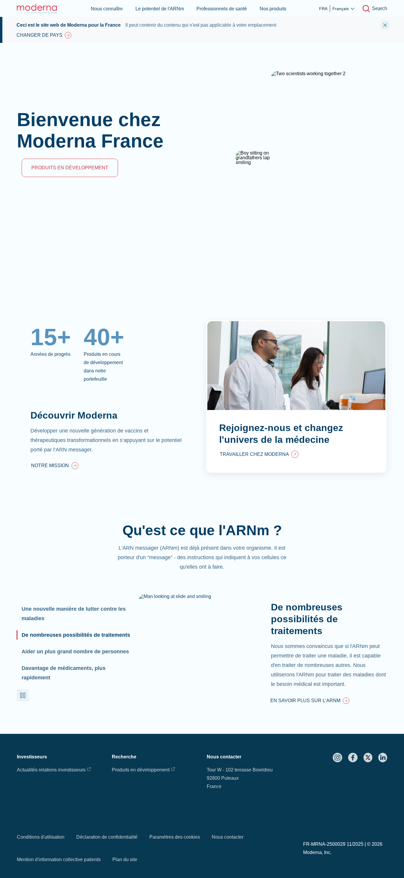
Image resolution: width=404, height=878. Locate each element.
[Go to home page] (37, 8)
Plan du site (124, 859)
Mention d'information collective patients (59, 859)
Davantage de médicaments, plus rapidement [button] (64, 673)
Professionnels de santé (221, 8)
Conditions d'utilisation (40, 837)
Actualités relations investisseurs (51, 769)
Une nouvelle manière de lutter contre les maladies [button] (74, 613)
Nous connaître (107, 8)
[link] (54, 466)
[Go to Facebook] (353, 757)
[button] (23, 695)
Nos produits (273, 8)
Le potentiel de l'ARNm (159, 8)
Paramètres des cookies (174, 837)
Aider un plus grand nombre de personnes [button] (75, 652)
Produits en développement (140, 769)
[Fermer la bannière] (385, 25)
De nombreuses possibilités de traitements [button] (76, 635)
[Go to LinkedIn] (382, 757)
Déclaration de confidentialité (107, 837)
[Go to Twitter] (367, 757)
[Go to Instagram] (337, 757)
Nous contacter (227, 837)
